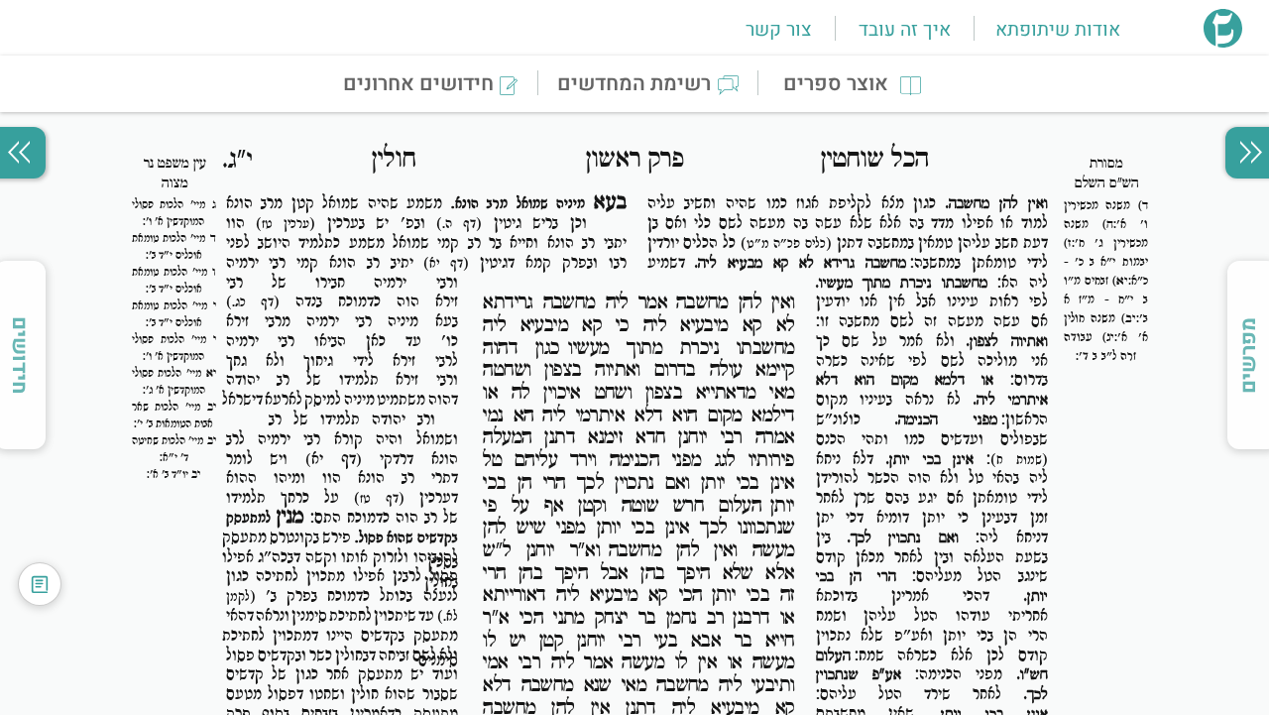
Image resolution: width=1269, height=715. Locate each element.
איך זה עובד (905, 30)
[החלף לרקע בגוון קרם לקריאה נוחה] (39, 584)
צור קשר (778, 30)
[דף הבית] (1223, 42)
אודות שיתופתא (1057, 30)
